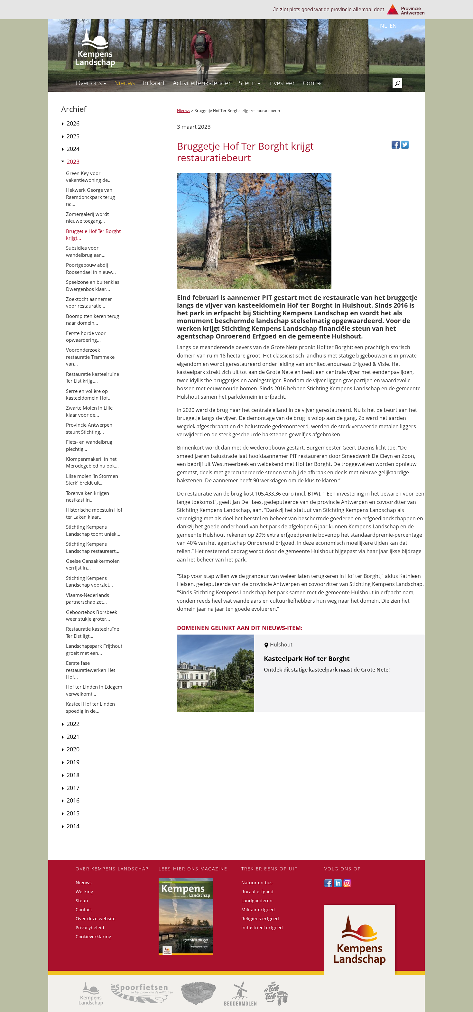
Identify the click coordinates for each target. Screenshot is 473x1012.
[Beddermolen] (240, 993)
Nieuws (124, 83)
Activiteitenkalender (202, 83)
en (393, 25)
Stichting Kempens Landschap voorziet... (89, 581)
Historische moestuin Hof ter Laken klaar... (94, 513)
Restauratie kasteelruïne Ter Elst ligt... (92, 632)
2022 (73, 724)
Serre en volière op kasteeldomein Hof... (89, 394)
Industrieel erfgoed (262, 927)
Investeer (281, 83)
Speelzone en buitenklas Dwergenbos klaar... (92, 285)
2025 (73, 136)
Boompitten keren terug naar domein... (92, 319)
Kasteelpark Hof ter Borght (307, 658)
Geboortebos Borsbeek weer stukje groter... (91, 615)
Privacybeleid (90, 927)
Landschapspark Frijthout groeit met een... (94, 649)
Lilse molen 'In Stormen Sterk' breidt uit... (92, 479)
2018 (73, 775)
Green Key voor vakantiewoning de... (89, 176)
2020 (73, 749)
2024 (73, 149)
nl (383, 25)
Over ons (89, 83)
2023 (73, 161)
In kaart (154, 83)
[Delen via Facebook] (396, 144)
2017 (73, 788)
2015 (73, 813)
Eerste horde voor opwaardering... (86, 336)
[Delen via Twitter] (405, 144)
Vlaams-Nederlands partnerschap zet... (87, 598)
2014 (73, 826)
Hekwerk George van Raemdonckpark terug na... (90, 197)
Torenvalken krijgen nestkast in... (87, 496)
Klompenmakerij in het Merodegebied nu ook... (92, 462)
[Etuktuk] (276, 993)
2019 (73, 762)
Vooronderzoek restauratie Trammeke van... (90, 357)
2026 (73, 123)
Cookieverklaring (93, 936)
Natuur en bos (257, 882)
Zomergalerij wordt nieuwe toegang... (87, 217)
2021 (73, 736)
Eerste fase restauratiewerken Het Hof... (90, 670)
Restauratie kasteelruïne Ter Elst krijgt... (92, 377)
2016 (73, 800)
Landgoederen (257, 900)
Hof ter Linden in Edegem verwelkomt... (94, 690)
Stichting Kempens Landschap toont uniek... (93, 530)
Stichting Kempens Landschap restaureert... (92, 547)
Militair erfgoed (258, 909)
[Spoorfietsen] (142, 993)
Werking (84, 891)
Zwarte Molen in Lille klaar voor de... (89, 411)
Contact (314, 83)
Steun (248, 83)
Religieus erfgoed (260, 918)
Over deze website (96, 918)
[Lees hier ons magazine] (195, 916)
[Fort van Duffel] (199, 993)
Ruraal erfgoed (257, 891)
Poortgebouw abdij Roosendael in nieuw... (91, 268)
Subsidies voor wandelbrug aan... (86, 251)
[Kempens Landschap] (91, 994)
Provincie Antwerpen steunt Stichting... (89, 428)
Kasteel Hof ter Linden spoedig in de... (90, 707)
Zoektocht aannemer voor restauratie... (89, 302)
